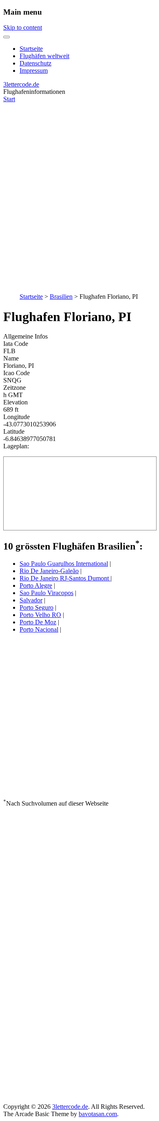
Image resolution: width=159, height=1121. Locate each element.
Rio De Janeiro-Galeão (49, 570)
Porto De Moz (38, 622)
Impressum (34, 70)
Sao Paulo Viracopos (46, 592)
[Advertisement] (79, 193)
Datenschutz (35, 63)
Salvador (31, 600)
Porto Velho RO (40, 614)
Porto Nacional (39, 629)
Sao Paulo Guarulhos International (64, 563)
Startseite (31, 48)
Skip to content (22, 27)
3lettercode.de (21, 84)
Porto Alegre (36, 585)
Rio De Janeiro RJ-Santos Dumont (65, 578)
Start (9, 99)
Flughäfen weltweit (44, 55)
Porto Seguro (36, 607)
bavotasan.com (98, 1113)
